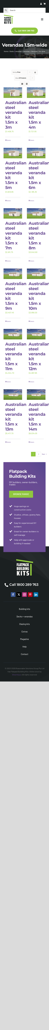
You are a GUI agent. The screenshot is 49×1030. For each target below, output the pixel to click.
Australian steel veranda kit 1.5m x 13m (15, 417)
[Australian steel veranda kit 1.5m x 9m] (13, 273)
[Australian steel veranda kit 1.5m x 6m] (36, 153)
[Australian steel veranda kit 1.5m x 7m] (13, 213)
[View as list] (27, 84)
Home (6, 51)
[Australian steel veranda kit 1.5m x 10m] (36, 273)
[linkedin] (36, 594)
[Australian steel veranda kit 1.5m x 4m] (36, 92)
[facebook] (13, 594)
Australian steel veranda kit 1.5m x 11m (15, 356)
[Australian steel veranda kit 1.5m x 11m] (13, 334)
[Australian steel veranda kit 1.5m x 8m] (36, 213)
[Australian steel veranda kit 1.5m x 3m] (13, 92)
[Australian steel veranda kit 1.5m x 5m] (13, 153)
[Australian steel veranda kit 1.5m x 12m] (36, 334)
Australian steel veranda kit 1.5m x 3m (15, 115)
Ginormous (16, 675)
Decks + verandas (16, 51)
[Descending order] (35, 72)
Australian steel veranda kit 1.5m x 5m (15, 175)
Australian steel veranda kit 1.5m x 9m (15, 296)
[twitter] (19, 594)
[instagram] (24, 594)
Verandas (26, 51)
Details (9, 140)
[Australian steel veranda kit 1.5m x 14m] (36, 394)
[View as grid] (22, 84)
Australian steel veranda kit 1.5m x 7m (15, 235)
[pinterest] (30, 594)
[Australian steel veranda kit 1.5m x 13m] (13, 394)
